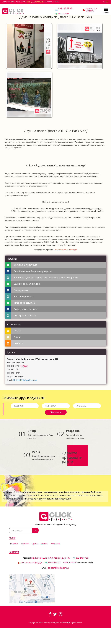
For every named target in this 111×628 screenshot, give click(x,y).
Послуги (12, 258)
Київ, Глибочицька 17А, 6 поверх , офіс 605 (50, 558)
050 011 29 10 (91, 8)
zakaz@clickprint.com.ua (58, 568)
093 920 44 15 (69, 562)
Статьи (17, 330)
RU (107, 2)
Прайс (34, 543)
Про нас (25, 543)
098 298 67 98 (65, 8)
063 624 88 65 (63, 14)
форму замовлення (35, 2)
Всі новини (14, 324)
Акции (17, 336)
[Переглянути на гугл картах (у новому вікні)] (32, 588)
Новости (18, 343)
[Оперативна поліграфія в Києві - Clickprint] (13, 11)
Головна (14, 543)
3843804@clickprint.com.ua (25, 380)
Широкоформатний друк (66, 249)
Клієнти (44, 543)
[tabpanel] (55, 70)
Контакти (55, 543)
